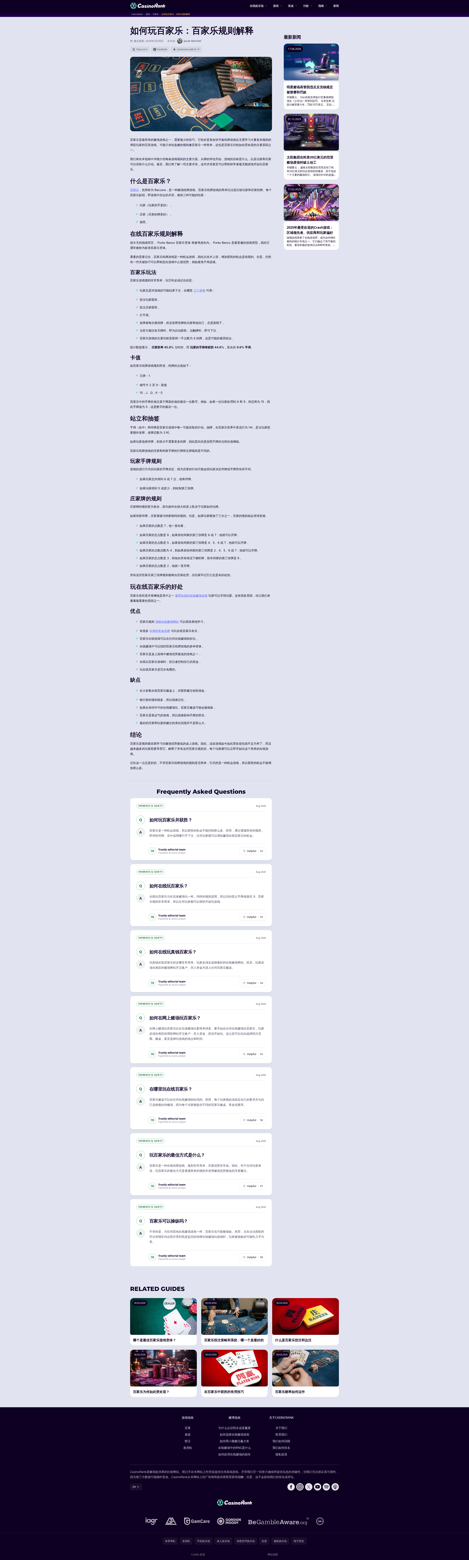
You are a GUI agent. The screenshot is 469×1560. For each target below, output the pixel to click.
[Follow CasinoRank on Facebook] (291, 1487)
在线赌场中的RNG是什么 (234, 1448)
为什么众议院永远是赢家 (234, 1428)
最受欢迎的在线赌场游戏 (191, 595)
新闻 (336, 6)
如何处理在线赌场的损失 (234, 1454)
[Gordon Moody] (229, 1521)
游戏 (276, 6)
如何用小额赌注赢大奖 (234, 1441)
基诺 (188, 1434)
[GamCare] (197, 1521)
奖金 (291, 6)
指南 (321, 6)
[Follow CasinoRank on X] (308, 1487)
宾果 (188, 1428)
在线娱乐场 (257, 6)
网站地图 (273, 1554)
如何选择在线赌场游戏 (234, 1434)
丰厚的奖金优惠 (159, 631)
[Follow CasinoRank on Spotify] (326, 1487)
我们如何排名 (281, 1448)
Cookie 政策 (198, 1554)
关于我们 (281, 1428)
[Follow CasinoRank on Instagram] (300, 1487)
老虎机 (187, 1448)
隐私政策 (281, 1454)
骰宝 (188, 1441)
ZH (134, 1486)
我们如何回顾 (281, 1441)
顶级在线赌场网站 (167, 621)
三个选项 (199, 290)
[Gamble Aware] (278, 1521)
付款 (306, 6)
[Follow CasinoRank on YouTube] (317, 1487)
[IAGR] (152, 1521)
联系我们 (281, 1434)
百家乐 (134, 190)
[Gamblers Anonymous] (171, 1521)
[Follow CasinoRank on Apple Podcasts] (335, 1487)
